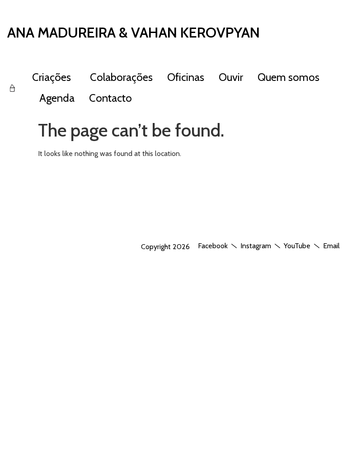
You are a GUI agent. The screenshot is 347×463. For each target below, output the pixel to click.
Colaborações (121, 77)
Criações (51, 77)
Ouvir (231, 77)
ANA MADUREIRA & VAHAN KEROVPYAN (133, 32)
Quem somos (288, 77)
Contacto (110, 97)
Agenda (57, 97)
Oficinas (185, 77)
